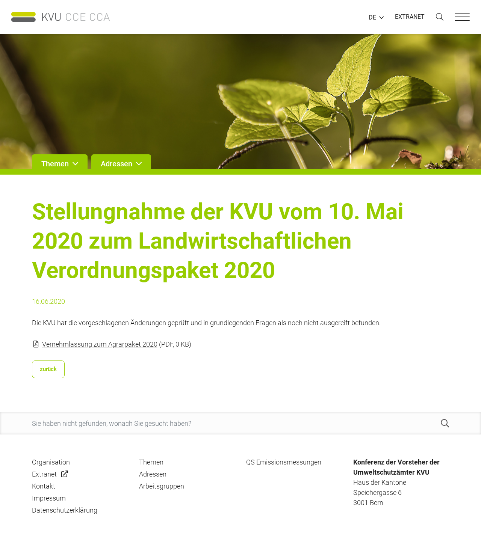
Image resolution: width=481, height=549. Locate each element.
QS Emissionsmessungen (283, 462)
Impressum (49, 498)
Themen (151, 462)
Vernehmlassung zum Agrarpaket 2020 (99, 344)
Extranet (44, 474)
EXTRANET (410, 16)
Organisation (51, 462)
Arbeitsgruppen (161, 486)
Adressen (152, 474)
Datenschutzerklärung (64, 510)
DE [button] (372, 18)
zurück (48, 369)
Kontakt (43, 486)
